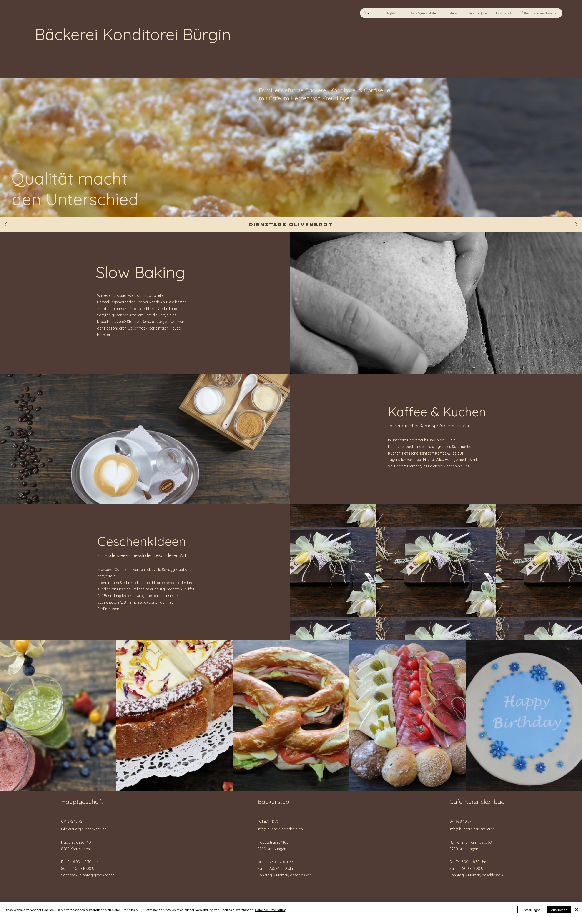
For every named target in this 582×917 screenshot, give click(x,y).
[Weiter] (576, 224)
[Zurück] (6, 224)
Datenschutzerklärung (271, 909)
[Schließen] (576, 909)
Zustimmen (559, 909)
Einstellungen (531, 909)
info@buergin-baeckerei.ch (83, 829)
